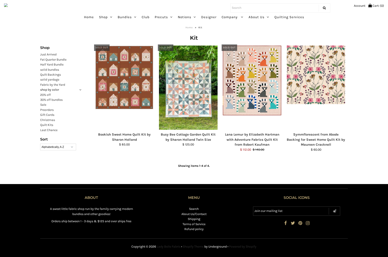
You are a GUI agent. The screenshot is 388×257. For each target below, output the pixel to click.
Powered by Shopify (242, 246)
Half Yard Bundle (52, 64)
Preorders (47, 110)
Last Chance (48, 130)
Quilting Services (289, 17)
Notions (184, 17)
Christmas (47, 120)
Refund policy (194, 229)
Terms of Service (194, 224)
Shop (103, 17)
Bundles (125, 17)
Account (359, 6)
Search (194, 209)
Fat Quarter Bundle (53, 60)
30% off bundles (51, 100)
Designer (208, 17)
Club (146, 17)
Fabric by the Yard (52, 85)
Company (230, 17)
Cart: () (378, 6)
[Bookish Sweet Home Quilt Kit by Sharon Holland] (124, 77)
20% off (45, 95)
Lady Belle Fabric (169, 246)
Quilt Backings (50, 75)
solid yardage (49, 79)
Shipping (194, 219)
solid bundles (49, 70)
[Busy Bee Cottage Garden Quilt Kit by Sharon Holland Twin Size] (188, 88)
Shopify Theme (193, 246)
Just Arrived (48, 54)
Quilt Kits (46, 125)
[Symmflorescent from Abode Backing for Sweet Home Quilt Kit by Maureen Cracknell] (316, 75)
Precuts (161, 17)
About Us (257, 17)
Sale (43, 105)
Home (89, 17)
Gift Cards (47, 115)
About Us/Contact (194, 214)
